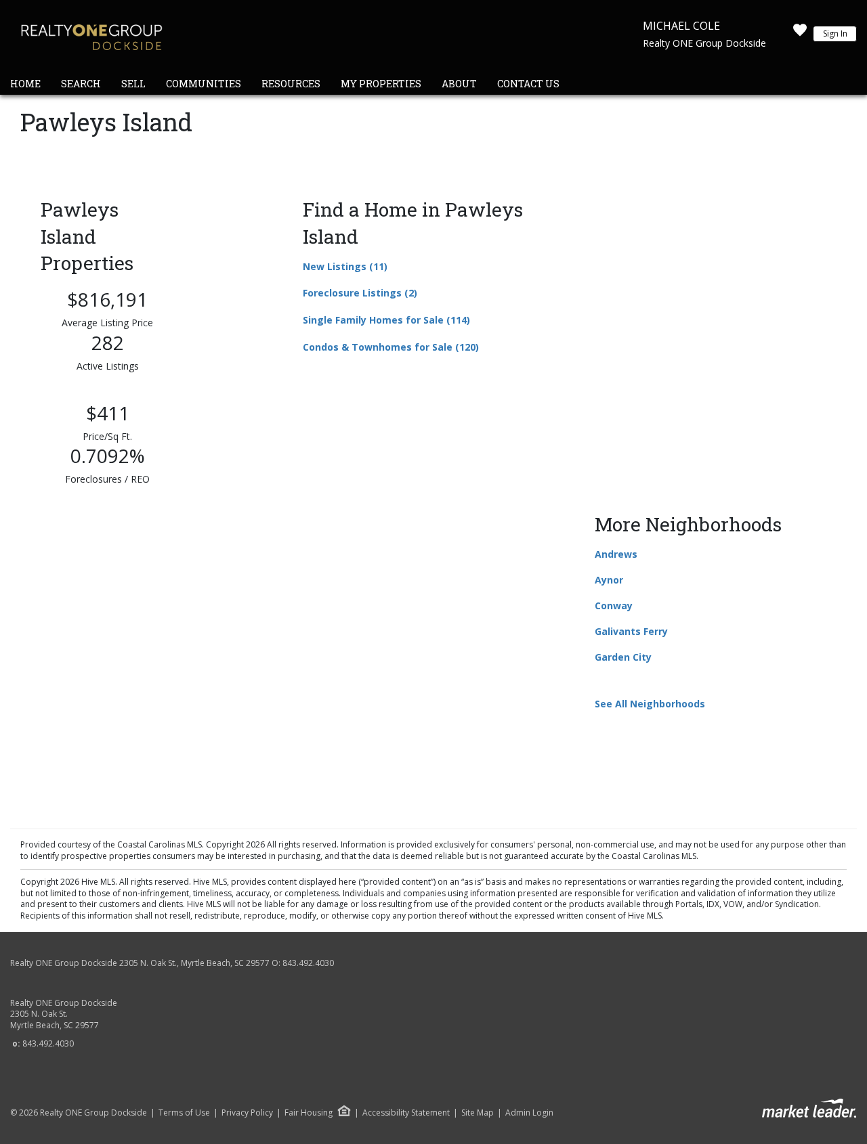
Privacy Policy (247, 1112)
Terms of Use (184, 1112)
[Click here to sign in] (800, 33)
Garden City (623, 657)
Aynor (609, 579)
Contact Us (528, 83)
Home (25, 83)
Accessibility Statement (406, 1112)
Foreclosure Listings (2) (360, 292)
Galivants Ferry (631, 631)
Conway (614, 605)
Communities (203, 83)
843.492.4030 (308, 963)
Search (81, 83)
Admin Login (529, 1112)
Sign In (835, 33)
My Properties (381, 83)
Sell (133, 83)
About (459, 83)
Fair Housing (308, 1112)
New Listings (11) (345, 266)
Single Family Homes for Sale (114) (386, 319)
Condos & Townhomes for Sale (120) (391, 346)
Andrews (616, 554)
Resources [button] (290, 83)
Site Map (477, 1112)
